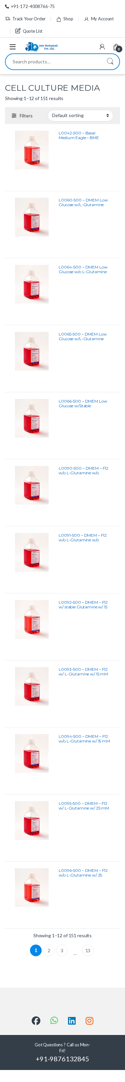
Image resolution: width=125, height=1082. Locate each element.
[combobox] (53, 61)
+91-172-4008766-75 (33, 6)
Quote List (32, 31)
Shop (68, 18)
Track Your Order (29, 18)
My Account (102, 18)
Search (110, 61)
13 (88, 950)
